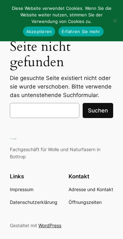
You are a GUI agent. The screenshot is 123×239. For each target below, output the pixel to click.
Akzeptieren (39, 31)
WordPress (49, 225)
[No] (115, 20)
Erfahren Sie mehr (81, 31)
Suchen (98, 110)
